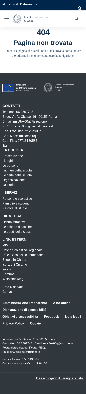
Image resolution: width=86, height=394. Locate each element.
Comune (8, 274)
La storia (8, 184)
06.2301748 (24, 343)
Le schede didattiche (17, 227)
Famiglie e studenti (15, 203)
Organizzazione (13, 180)
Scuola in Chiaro (14, 259)
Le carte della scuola (17, 175)
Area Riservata (13, 287)
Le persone (10, 165)
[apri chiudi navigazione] (6, 19)
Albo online (61, 303)
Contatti (7, 291)
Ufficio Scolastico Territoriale (22, 255)
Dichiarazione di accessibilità (24, 309)
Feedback (51, 316)
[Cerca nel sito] (76, 19)
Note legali (73, 316)
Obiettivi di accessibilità (20, 316)
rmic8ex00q (41, 363)
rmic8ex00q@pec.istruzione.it (21, 351)
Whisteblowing (12, 279)
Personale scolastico (17, 198)
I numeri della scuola (17, 170)
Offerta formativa (14, 222)
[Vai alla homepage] (17, 18)
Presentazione (12, 156)
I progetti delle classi (16, 231)
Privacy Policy (13, 323)
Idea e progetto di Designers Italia (60, 378)
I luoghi (7, 160)
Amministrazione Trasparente (24, 303)
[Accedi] (80, 8)
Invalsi (7, 269)
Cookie (35, 323)
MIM (5, 245)
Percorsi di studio (14, 208)
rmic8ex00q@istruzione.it (59, 343)
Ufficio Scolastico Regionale (22, 250)
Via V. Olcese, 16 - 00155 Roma (35, 339)
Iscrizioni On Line (14, 264)
